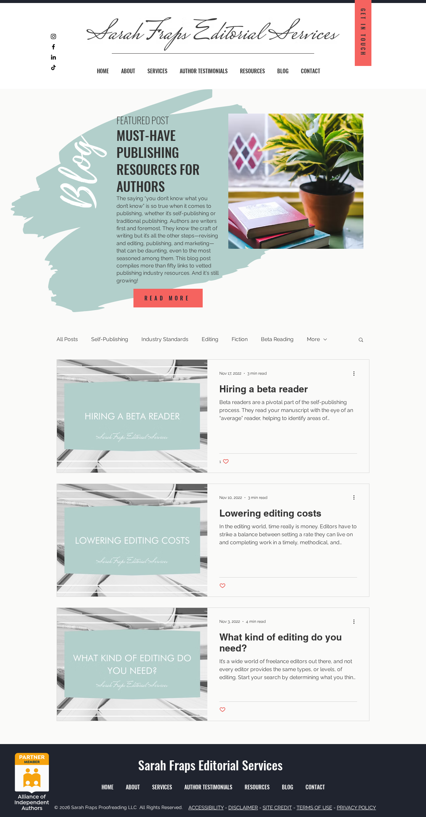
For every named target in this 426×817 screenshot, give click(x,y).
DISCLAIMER (243, 808)
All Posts (67, 339)
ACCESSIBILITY (206, 808)
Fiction (240, 339)
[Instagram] (53, 36)
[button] (361, 340)
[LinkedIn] (53, 57)
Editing (210, 339)
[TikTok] (53, 67)
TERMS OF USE (314, 808)
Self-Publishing (109, 339)
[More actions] (356, 373)
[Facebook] (53, 46)
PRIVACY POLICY (356, 808)
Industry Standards (164, 339)
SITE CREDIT (277, 808)
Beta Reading (277, 339)
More (313, 339)
